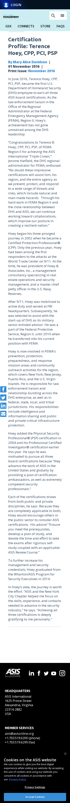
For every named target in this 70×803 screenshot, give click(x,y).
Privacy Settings (35, 787)
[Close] (65, 753)
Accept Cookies (35, 797)
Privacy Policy (17, 779)
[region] (35, 775)
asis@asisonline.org (19, 733)
